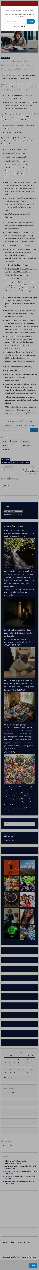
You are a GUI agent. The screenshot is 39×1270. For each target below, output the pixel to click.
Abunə (31, 21)
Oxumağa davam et (19, 26)
